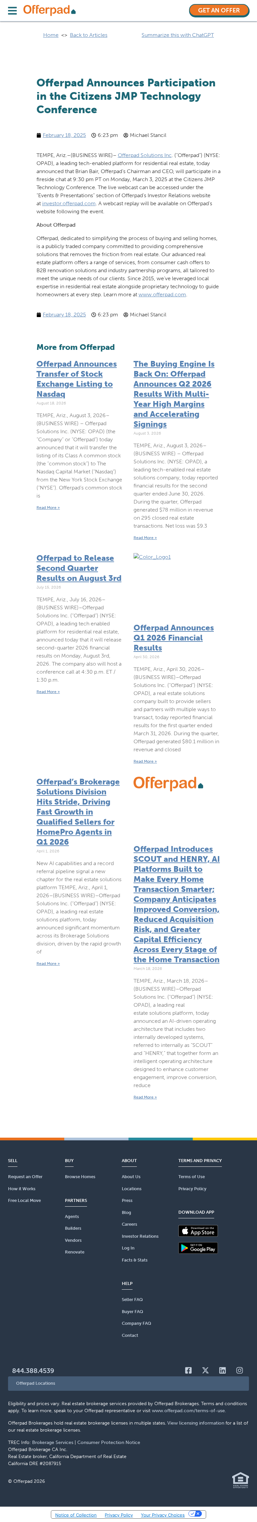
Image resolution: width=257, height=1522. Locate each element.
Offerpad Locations (35, 1383)
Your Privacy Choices (163, 1515)
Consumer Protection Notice (108, 1442)
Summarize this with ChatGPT (178, 35)
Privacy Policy (119, 1515)
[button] (128, 1383)
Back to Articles (88, 35)
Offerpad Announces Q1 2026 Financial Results (174, 638)
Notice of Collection (76, 1515)
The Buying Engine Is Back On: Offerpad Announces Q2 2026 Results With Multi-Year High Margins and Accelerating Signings (174, 394)
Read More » (48, 507)
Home (51, 35)
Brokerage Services (52, 1442)
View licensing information (195, 1423)
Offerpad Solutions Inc (145, 155)
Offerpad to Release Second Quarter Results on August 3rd (78, 568)
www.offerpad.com (162, 294)
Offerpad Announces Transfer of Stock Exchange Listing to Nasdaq (76, 379)
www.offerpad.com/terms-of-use (188, 1411)
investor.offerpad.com (69, 203)
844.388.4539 (33, 1371)
